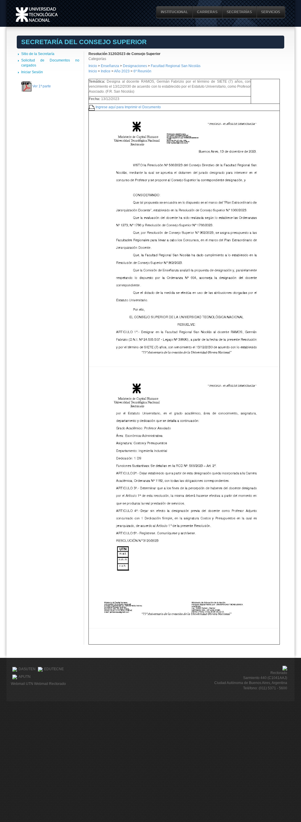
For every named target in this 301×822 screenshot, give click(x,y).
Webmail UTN (22, 684)
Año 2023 (122, 71)
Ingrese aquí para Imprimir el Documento (128, 107)
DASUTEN (27, 669)
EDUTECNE (54, 669)
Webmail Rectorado (50, 684)
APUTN (25, 677)
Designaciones (135, 66)
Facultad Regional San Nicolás (175, 66)
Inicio (92, 66)
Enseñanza (110, 66)
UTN (37, 14)
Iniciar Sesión (32, 72)
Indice (106, 71)
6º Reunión (142, 71)
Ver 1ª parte (41, 86)
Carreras (207, 12)
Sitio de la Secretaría (37, 54)
